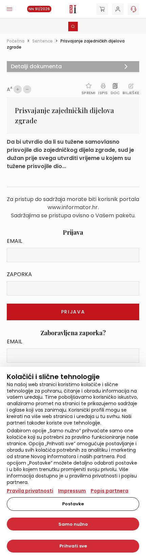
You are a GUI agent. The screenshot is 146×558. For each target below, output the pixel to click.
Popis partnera (109, 490)
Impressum (72, 490)
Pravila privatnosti (30, 490)
